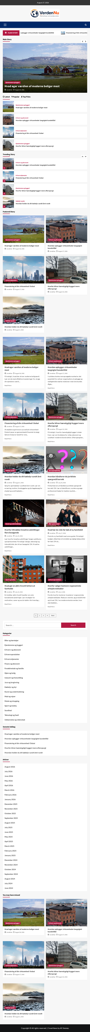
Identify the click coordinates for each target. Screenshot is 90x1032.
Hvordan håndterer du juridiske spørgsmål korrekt (62, 478)
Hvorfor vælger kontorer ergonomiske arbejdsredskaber (64, 587)
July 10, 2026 (19, 592)
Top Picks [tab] (26, 97)
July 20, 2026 (19, 536)
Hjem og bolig (10, 673)
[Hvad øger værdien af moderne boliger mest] (8, 106)
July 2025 (8, 827)
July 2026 (8, 771)
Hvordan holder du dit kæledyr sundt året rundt (33, 204)
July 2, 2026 (61, 592)
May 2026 (9, 781)
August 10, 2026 (62, 292)
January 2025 (10, 855)
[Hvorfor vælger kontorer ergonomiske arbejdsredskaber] (66, 569)
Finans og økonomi (12, 664)
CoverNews (52, 1028)
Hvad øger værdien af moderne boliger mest (31, 108)
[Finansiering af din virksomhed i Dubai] (8, 176)
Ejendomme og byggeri (23, 188)
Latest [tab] (7, 97)
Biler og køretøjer (54, 524)
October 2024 (10, 869)
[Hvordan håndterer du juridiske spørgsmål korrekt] (66, 460)
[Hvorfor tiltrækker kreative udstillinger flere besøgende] (23, 513)
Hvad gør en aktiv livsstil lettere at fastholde (20, 587)
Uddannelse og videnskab (15, 720)
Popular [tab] (15, 97)
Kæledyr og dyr (20, 201)
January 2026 (10, 799)
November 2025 (11, 809)
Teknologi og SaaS (12, 715)
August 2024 (10, 879)
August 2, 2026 (19, 330)
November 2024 (11, 865)
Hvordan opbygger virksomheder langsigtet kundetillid (39, 86)
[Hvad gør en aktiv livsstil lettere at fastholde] (23, 569)
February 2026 (10, 795)
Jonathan (9, 90)
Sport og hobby (10, 580)
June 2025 (9, 832)
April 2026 (9, 785)
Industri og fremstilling (14, 678)
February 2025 (10, 851)
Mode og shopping (12, 701)
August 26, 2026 (19, 249)
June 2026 (9, 776)
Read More (8, 385)
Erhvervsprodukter (55, 580)
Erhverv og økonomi (12, 83)
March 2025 (9, 846)
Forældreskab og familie (14, 668)
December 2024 (11, 860)
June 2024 (9, 888)
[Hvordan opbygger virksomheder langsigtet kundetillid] (8, 163)
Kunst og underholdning (13, 524)
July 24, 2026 (62, 483)
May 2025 (9, 837)
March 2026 (9, 790)
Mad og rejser (10, 696)
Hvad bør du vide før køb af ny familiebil (65, 530)
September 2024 (11, 874)
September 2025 (11, 818)
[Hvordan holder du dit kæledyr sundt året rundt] (8, 202)
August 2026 (10, 767)
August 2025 (10, 823)
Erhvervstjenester (21, 175)
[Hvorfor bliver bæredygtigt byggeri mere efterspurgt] (8, 189)
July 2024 (8, 883)
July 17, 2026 (62, 533)
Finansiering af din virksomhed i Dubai (56, 33)
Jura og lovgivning (54, 470)
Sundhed (8, 710)
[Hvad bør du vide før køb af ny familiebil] (66, 513)
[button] (85, 25)
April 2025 (9, 841)
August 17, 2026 (19, 90)
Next (52, 615)
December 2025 (11, 804)
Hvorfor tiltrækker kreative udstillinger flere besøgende (22, 531)
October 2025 (10, 813)
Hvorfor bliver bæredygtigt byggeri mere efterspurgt (35, 191)
